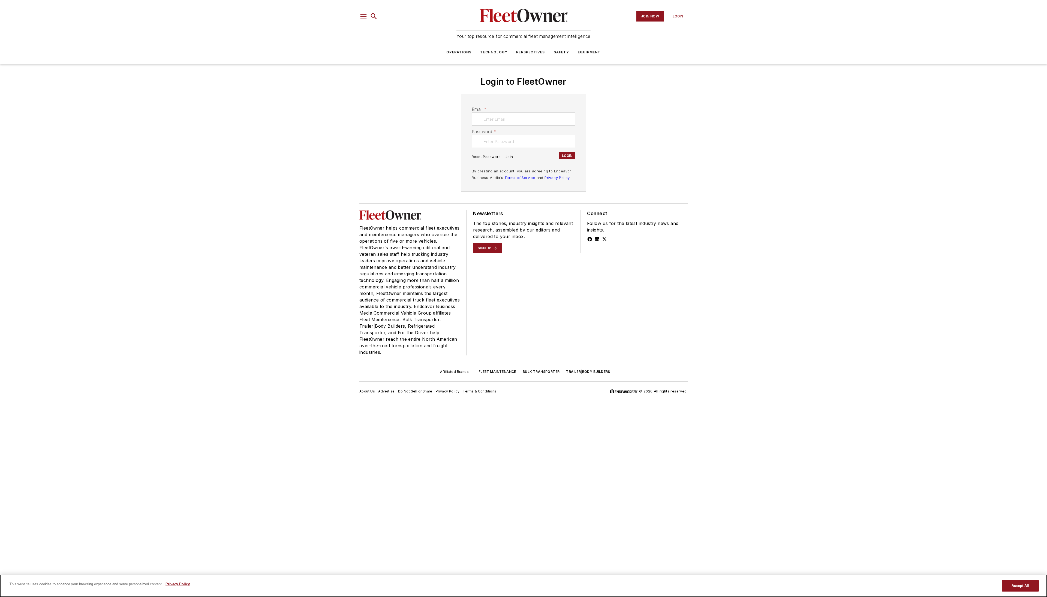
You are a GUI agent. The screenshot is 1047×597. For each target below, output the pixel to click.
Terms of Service (519, 177)
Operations (458, 52)
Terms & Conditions (479, 391)
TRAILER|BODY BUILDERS (588, 372)
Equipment (589, 52)
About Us (367, 391)
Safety (561, 52)
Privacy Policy (557, 177)
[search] (374, 16)
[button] (363, 16)
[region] (523, 586)
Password (484, 131)
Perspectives (530, 52)
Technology (493, 52)
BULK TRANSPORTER (541, 372)
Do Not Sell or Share (415, 391)
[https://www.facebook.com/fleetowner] (589, 239)
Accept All (1020, 586)
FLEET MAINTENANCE (497, 372)
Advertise (386, 391)
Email (479, 109)
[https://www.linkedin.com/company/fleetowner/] (597, 239)
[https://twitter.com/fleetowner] (604, 239)
